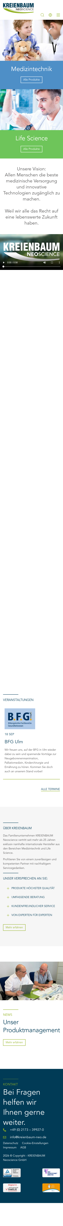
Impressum (10, 1147)
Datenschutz (10, 1143)
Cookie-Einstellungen (35, 1143)
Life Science (31, 139)
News (7, 1015)
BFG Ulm (14, 742)
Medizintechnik (31, 69)
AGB (23, 1147)
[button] (31, 888)
